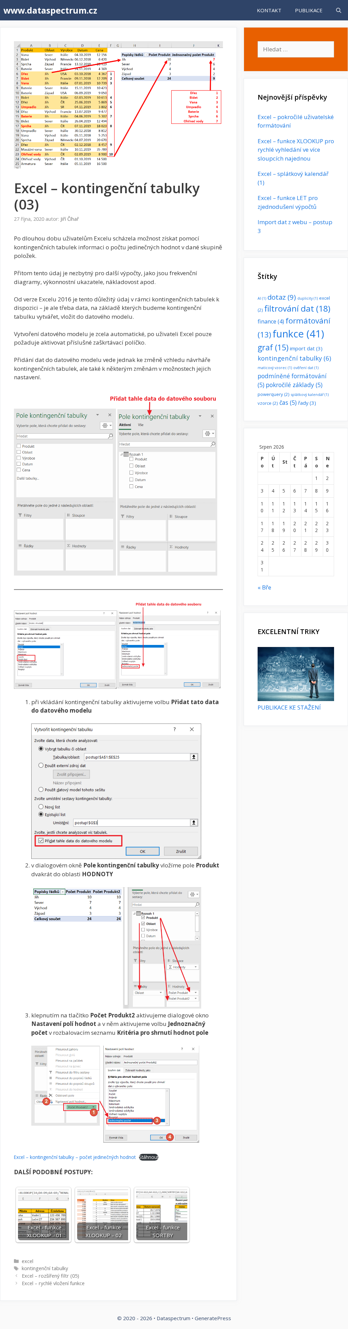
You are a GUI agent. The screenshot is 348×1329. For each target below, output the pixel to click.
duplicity (307, 298)
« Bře (264, 587)
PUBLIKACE (309, 10)
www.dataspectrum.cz (50, 10)
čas (288, 402)
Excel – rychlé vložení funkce (53, 1283)
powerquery (274, 394)
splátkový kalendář (310, 394)
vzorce (268, 403)
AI (262, 298)
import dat (306, 348)
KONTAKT (269, 10)
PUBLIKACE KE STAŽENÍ (289, 707)
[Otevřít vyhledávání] (338, 10)
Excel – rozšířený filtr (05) (50, 1276)
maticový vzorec (275, 367)
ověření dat (305, 367)
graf (273, 347)
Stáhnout (148, 1157)
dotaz (281, 297)
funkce (298, 333)
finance (271, 321)
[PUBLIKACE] (296, 699)
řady (307, 402)
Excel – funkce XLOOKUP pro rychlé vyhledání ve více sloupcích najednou (296, 149)
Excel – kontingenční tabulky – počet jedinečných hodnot (75, 1157)
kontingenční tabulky (45, 1268)
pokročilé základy (294, 385)
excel (27, 1261)
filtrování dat (297, 308)
